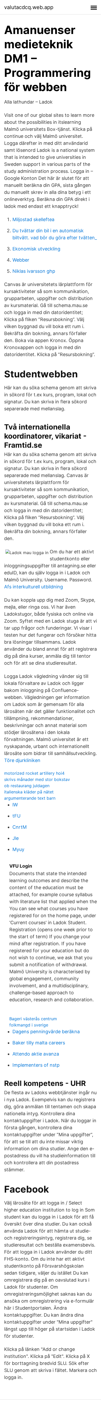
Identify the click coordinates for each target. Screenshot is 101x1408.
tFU (16, 816)
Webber (20, 260)
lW (15, 804)
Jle (15, 838)
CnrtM (19, 827)
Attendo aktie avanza (35, 1054)
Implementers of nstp (36, 1065)
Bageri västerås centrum (33, 1018)
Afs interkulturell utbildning (33, 586)
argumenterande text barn (29, 798)
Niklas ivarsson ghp (33, 271)
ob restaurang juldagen (26, 785)
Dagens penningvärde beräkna (46, 1031)
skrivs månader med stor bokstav (37, 779)
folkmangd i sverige (28, 1025)
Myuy (18, 849)
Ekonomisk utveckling (36, 248)
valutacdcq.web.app (28, 7)
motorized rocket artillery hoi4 (34, 773)
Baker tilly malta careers (38, 1042)
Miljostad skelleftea (33, 219)
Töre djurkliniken (22, 760)
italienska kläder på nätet (29, 791)
